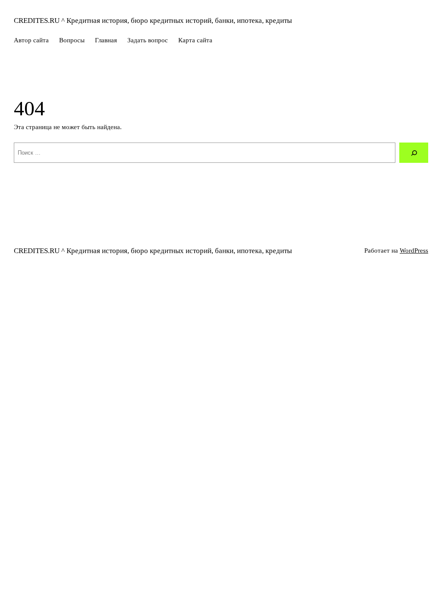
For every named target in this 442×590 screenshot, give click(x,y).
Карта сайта (195, 40)
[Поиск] (413, 153)
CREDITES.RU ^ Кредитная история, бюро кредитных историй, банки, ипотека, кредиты (153, 20)
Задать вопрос (147, 40)
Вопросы (72, 40)
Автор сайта (31, 40)
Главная (106, 40)
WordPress (414, 250)
